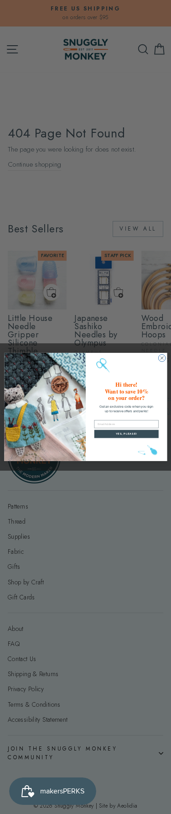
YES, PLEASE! (126, 433)
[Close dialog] (162, 358)
